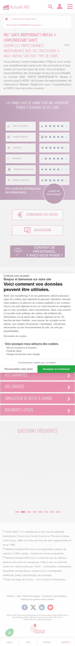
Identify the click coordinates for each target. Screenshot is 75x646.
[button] (9, 632)
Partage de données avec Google (23, 354)
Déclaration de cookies (15, 336)
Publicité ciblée (14, 351)
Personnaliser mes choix (19, 368)
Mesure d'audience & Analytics (22, 348)
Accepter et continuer (56, 368)
